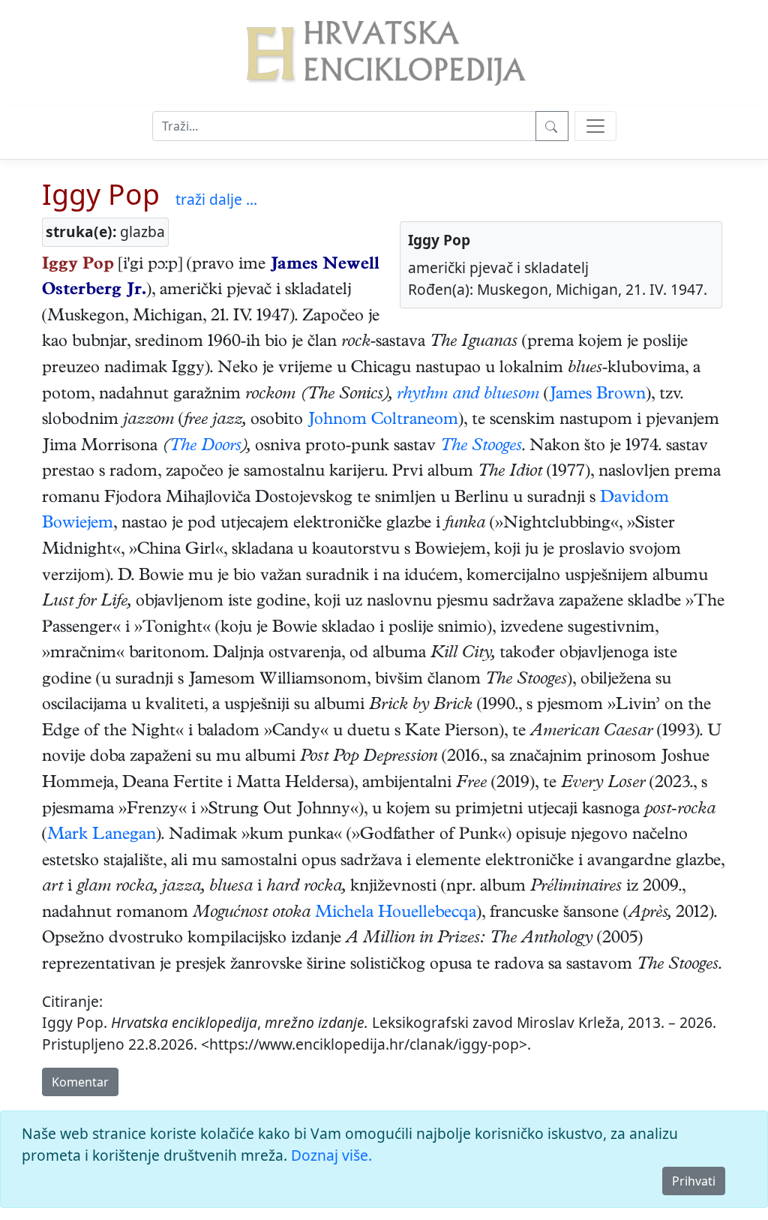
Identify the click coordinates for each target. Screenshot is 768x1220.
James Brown (597, 395)
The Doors (206, 447)
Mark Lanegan (101, 836)
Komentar (80, 1082)
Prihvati (694, 1181)
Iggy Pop (101, 194)
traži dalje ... (216, 199)
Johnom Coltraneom (383, 421)
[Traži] (552, 126)
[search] (595, 126)
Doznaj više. (331, 1155)
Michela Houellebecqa (395, 914)
